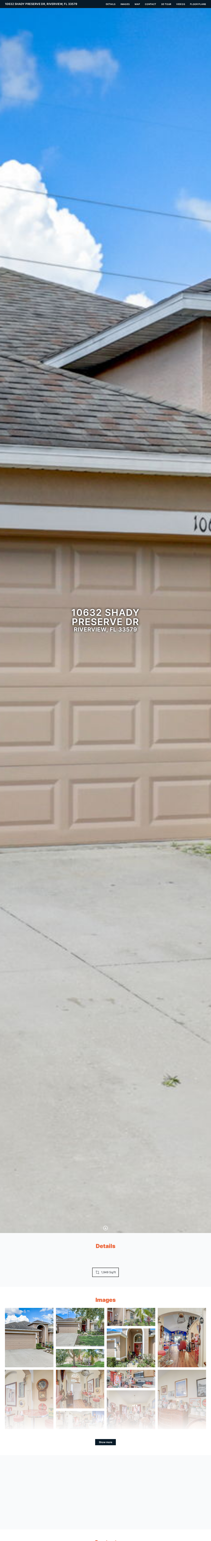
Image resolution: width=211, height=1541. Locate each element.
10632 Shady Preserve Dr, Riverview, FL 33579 (41, 4)
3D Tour (166, 4)
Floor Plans (198, 4)
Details (111, 4)
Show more (105, 1442)
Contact (150, 4)
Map (137, 4)
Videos (180, 4)
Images (125, 4)
